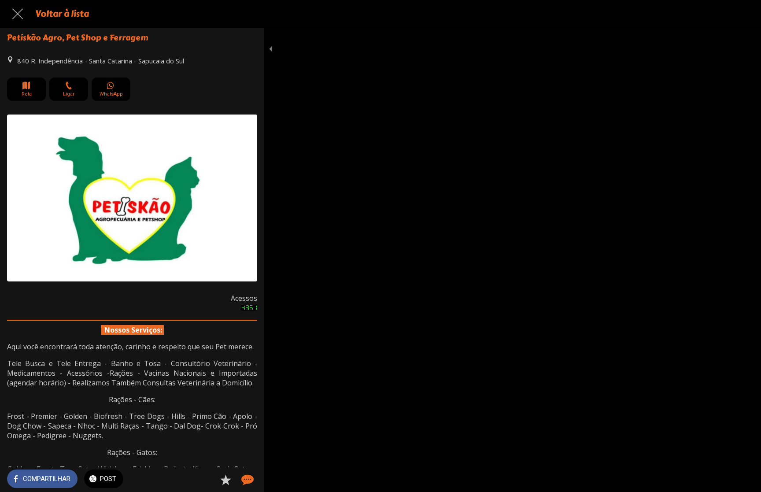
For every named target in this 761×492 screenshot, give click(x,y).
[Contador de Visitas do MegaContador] (249, 308)
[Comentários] (246, 479)
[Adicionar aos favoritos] (225, 479)
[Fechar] (17, 14)
